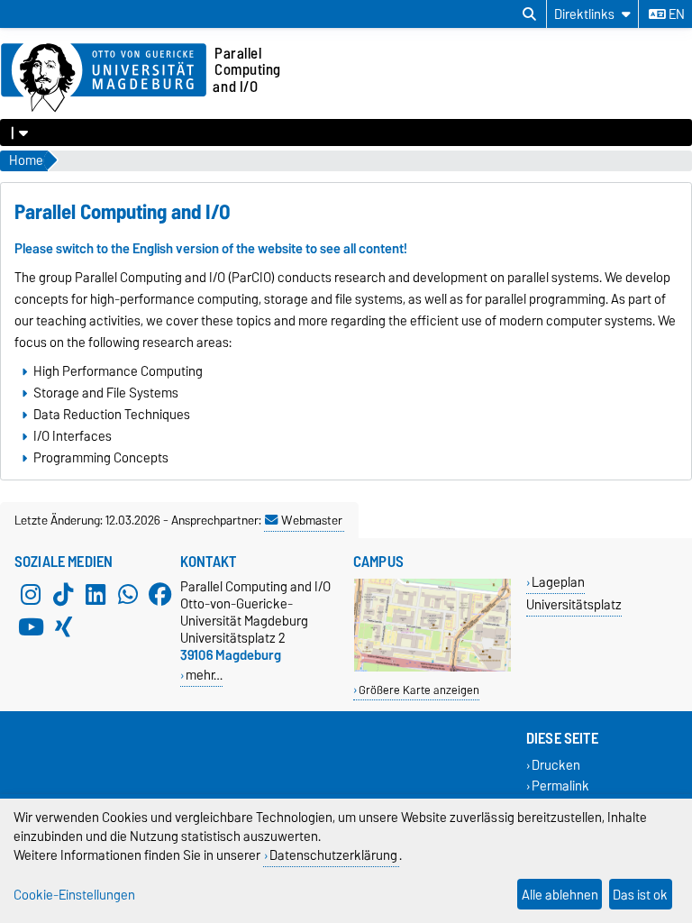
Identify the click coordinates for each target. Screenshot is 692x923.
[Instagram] (30, 594)
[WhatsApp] (128, 594)
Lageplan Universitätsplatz (574, 593)
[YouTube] (30, 626)
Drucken (556, 764)
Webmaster (311, 520)
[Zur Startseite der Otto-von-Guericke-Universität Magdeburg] (103, 78)
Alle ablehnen (560, 894)
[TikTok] (63, 594)
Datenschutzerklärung (333, 855)
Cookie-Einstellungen (74, 894)
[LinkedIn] (95, 594)
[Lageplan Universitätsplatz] (432, 667)
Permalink (560, 786)
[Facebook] (160, 594)
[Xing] (63, 626)
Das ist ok (640, 894)
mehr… (204, 674)
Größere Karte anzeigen (419, 690)
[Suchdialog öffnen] (529, 14)
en (675, 14)
